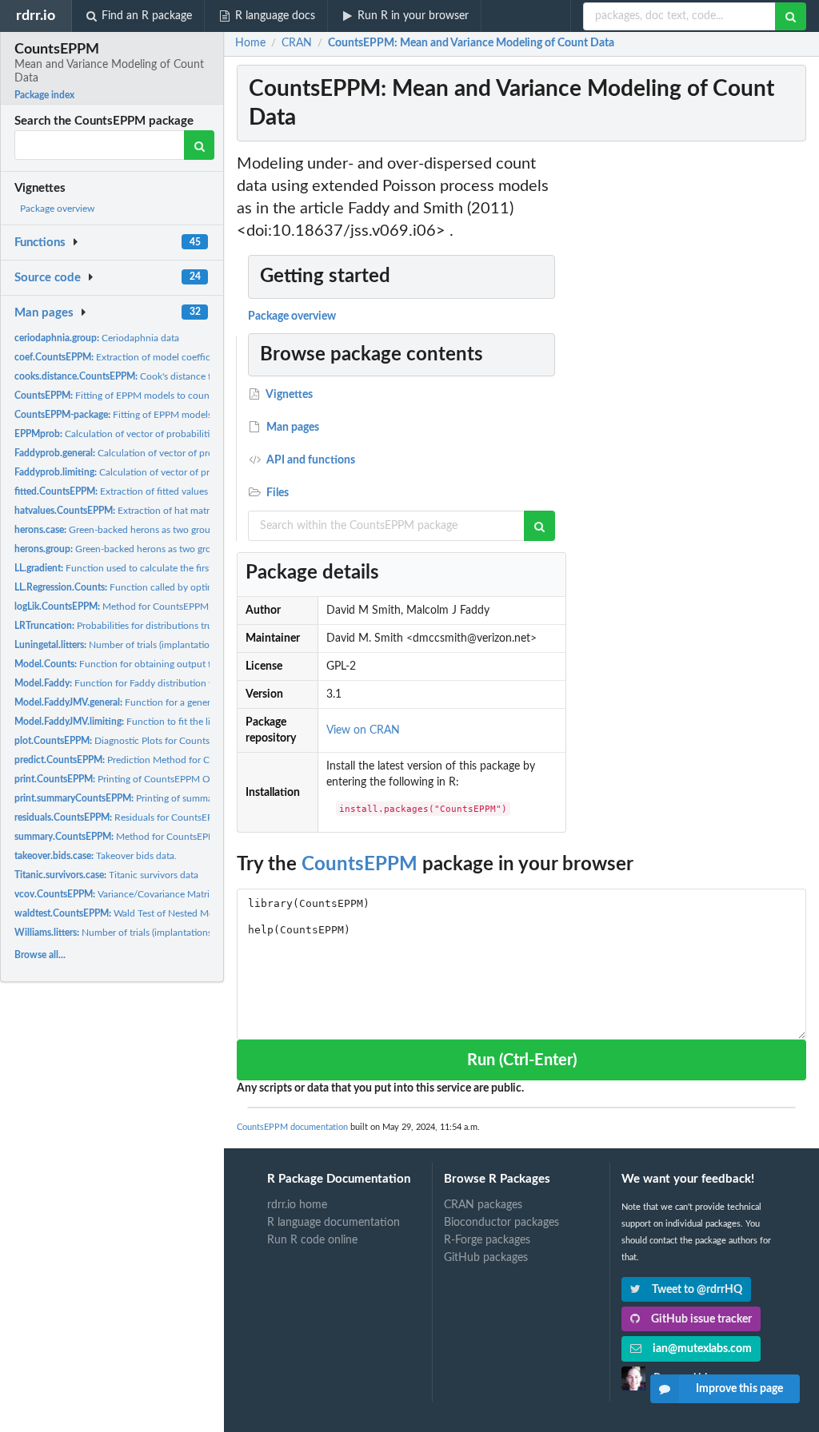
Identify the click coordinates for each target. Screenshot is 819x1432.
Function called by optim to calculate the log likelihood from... (192, 587)
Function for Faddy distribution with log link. (138, 683)
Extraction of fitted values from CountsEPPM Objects (169, 491)
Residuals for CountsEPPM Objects (138, 817)
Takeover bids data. (95, 856)
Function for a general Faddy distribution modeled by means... (200, 702)
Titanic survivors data (106, 875)
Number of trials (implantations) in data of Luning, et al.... (170, 645)
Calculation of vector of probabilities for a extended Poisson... (169, 434)
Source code (47, 278)
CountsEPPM (359, 864)
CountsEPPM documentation (292, 1127)
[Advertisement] (689, 392)
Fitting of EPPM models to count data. (125, 395)
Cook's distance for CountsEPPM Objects (164, 376)
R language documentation (333, 1222)
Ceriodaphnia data (96, 338)
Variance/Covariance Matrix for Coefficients (148, 894)
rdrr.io (35, 15)
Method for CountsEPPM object (126, 606)
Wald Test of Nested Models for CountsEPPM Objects (176, 913)
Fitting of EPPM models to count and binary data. (167, 415)
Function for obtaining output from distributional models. (168, 664)
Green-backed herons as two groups (117, 530)
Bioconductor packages (501, 1222)
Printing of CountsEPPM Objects (124, 779)
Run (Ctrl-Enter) (522, 1060)
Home (250, 43)
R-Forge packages (487, 1240)
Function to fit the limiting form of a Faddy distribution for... (196, 721)
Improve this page (739, 1388)
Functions (40, 243)
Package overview (57, 208)
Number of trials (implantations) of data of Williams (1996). (171, 932)
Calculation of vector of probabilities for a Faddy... (161, 453)
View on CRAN (363, 730)
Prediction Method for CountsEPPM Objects (154, 760)
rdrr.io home (297, 1205)
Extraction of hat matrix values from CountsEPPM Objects (188, 510)
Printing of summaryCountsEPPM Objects (163, 798)
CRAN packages (483, 1205)
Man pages (44, 313)
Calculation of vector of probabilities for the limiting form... (180, 472)
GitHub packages (486, 1257)
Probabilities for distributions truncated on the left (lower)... (169, 625)
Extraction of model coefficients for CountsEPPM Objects (176, 357)
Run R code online (312, 1240)
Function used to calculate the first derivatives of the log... (161, 568)
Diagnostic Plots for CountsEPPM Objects (142, 741)
